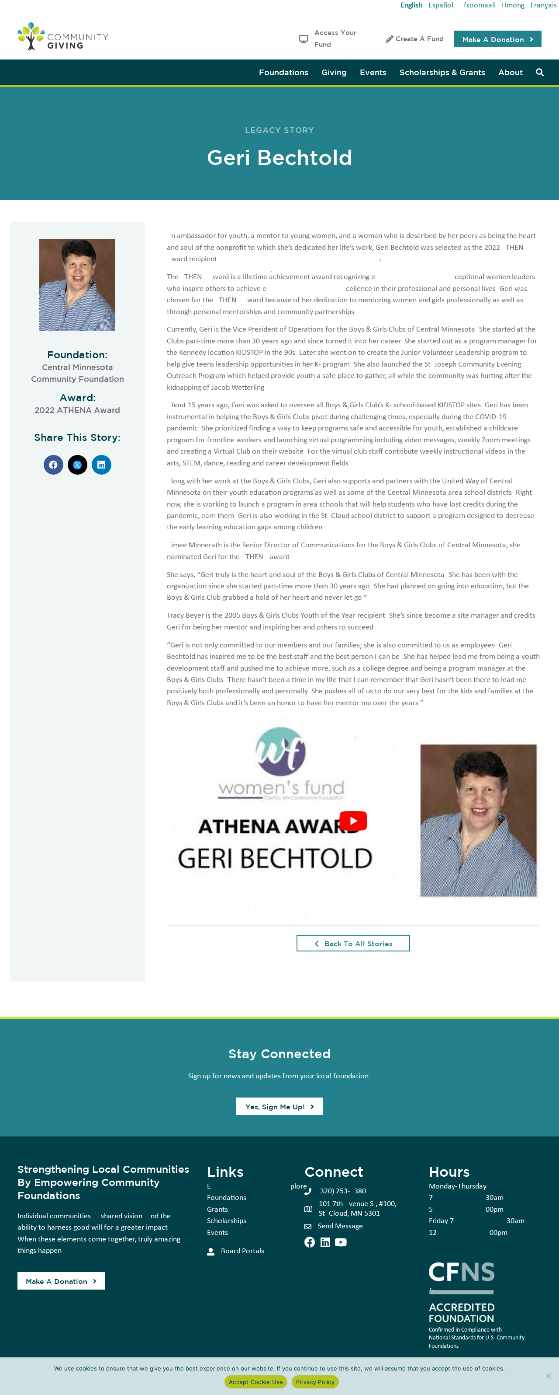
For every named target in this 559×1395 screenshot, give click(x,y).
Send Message (340, 1226)
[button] (498, 39)
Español (440, 5)
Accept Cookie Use (256, 1381)
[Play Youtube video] (354, 821)
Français (544, 5)
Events (217, 1233)
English (411, 5)
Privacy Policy (315, 1381)
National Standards (452, 1338)
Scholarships (226, 1221)
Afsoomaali (477, 5)
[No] (548, 1375)
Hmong (513, 5)
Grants (217, 1210)
